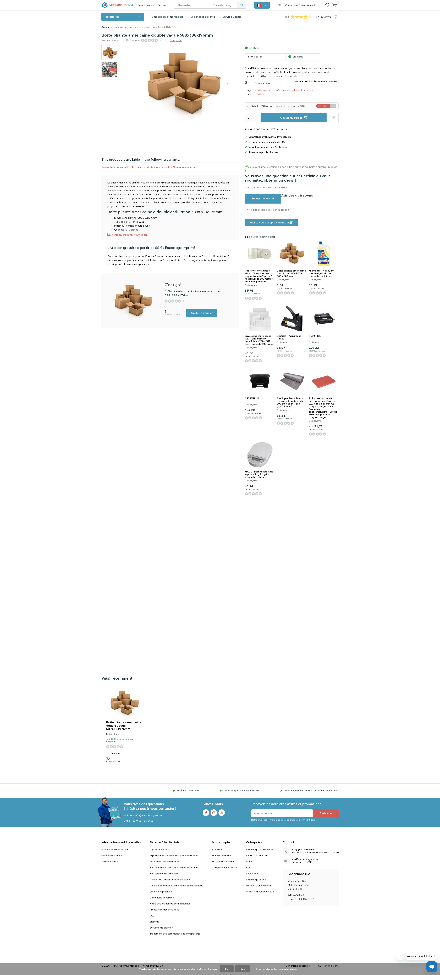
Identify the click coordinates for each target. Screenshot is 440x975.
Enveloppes (252, 873)
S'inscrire (217, 849)
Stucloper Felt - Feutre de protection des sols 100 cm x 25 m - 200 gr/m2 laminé (290, 402)
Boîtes (260, 94)
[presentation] (228, 83)
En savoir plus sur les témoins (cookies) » (276, 969)
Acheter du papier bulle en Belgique (170, 879)
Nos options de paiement (164, 873)
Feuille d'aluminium (257, 855)
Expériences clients (202, 16)
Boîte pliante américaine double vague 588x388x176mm (123, 725)
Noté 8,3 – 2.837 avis (188, 790)
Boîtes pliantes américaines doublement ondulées (285, 90)
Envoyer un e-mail (263, 198)
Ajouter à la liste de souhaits (334, 117)
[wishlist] (327, 5)
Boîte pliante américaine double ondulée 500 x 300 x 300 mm (291, 273)
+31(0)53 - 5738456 (142, 820)
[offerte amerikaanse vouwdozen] (127, 234)
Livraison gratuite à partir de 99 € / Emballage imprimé (164, 167)
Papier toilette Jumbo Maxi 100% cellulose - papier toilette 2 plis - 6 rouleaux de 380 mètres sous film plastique (259, 276)
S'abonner (326, 813)
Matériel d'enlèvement (258, 885)
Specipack (117, 40)
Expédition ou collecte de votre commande (174, 855)
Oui (226, 969)
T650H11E (315, 335)
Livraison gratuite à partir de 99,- (242, 790)
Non (242, 969)
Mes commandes (221, 855)
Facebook (206, 812)
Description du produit (114, 167)
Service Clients (231, 16)
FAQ (152, 915)
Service (162, 5)
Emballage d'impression (167, 16)
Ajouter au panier (201, 313)
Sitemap (154, 921)
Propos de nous (146, 5)
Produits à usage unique (260, 891)
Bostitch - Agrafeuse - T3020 (290, 337)
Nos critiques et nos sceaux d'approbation (174, 867)
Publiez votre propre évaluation (269, 222)
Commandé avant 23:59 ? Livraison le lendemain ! (311, 790)
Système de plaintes (161, 927)
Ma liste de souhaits (223, 861)
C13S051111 (252, 398)
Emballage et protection (259, 849)
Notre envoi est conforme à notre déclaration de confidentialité (283, 819)
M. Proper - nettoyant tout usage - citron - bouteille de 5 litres (321, 273)
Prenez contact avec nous (164, 909)
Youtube (221, 812)
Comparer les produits (225, 867)
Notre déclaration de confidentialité (170, 903)
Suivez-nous (213, 804)
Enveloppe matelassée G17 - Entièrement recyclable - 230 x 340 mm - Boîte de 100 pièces (259, 339)
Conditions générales (162, 897)
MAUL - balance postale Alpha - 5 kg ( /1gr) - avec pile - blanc (259, 474)
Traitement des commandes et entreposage (175, 933)
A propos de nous (160, 849)
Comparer (116, 753)
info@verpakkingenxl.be (305, 859)
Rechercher (242, 5)
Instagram (214, 812)
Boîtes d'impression (161, 891)
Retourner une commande (164, 861)
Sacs (249, 867)
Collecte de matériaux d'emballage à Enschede (176, 885)
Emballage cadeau (256, 879)
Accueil (105, 26)
